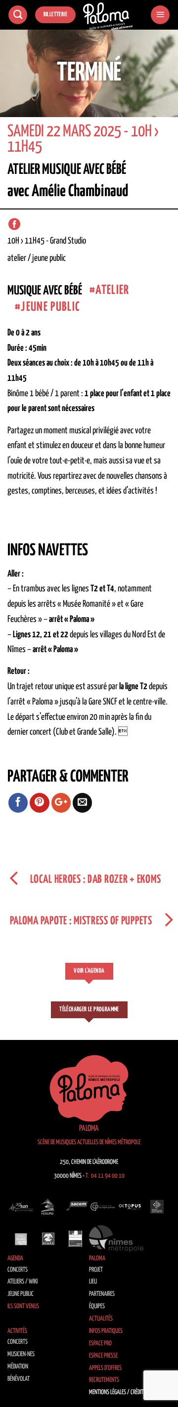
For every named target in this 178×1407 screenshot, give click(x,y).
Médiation (17, 1367)
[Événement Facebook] (14, 224)
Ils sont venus (23, 1306)
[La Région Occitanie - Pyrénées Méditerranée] (157, 1206)
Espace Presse (103, 1356)
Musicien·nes (21, 1354)
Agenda (15, 1258)
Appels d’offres (105, 1368)
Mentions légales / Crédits (117, 1392)
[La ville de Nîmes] (48, 1238)
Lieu (93, 1282)
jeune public (50, 307)
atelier (112, 290)
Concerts (17, 1270)
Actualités (101, 1319)
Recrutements (104, 1380)
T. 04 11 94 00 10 (105, 1176)
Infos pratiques (106, 1331)
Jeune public (20, 1294)
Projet (96, 1270)
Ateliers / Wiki (22, 1282)
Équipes (97, 1306)
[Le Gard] (21, 1238)
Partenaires (102, 1294)
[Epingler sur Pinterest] (39, 803)
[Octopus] (129, 1206)
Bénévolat (18, 1379)
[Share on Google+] (61, 803)
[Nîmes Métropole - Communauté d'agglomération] (116, 1238)
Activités (17, 1331)
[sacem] (75, 1206)
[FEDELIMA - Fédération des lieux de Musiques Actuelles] (48, 1206)
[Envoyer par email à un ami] (82, 803)
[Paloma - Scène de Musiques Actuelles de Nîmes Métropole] (108, 16)
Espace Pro (100, 1343)
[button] (160, 15)
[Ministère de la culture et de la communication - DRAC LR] (75, 1238)
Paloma (97, 1258)
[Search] (17, 15)
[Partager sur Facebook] (18, 803)
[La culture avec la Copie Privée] (102, 1206)
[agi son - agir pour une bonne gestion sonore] (21, 1206)
